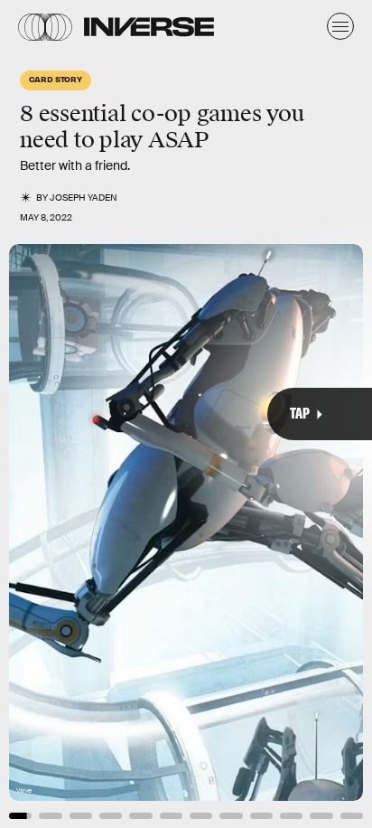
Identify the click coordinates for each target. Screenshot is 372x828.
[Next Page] (247, 414)
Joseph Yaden (83, 197)
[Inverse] (149, 26)
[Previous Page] (61, 414)
